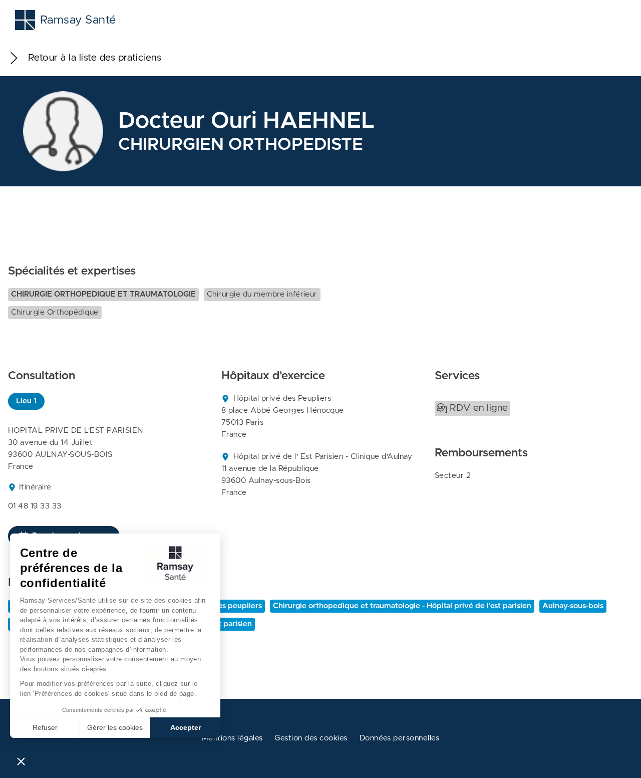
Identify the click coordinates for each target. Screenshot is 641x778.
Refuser (45, 727)
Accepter (185, 727)
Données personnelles (400, 738)
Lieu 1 (26, 401)
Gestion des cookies (310, 738)
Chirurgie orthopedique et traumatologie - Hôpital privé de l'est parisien (402, 606)
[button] (21, 761)
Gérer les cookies (115, 727)
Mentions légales (232, 738)
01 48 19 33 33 (35, 506)
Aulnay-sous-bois (572, 606)
